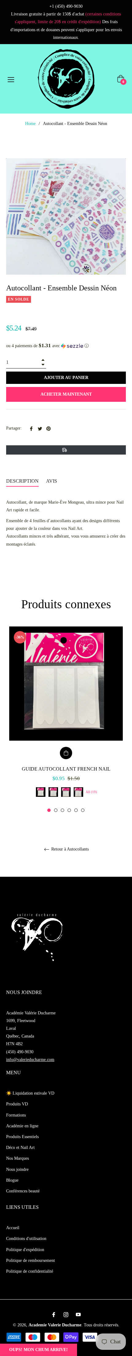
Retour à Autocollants (69, 849)
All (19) (91, 792)
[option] (66, 719)
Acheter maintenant (66, 394)
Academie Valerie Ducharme (55, 1325)
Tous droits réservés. (101, 1325)
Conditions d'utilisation (26, 1238)
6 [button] (82, 810)
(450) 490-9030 (19, 1052)
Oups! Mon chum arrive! (38, 1349)
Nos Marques (17, 1158)
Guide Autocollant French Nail (66, 769)
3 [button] (62, 810)
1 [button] (49, 810)
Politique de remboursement (30, 1260)
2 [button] (55, 810)
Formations (16, 1115)
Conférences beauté (23, 1191)
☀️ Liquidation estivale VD (30, 1093)
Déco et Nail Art (20, 1147)
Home (30, 123)
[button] (66, 346)
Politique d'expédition (25, 1249)
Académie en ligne (22, 1126)
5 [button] (76, 810)
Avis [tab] (52, 481)
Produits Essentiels (22, 1136)
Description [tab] (22, 481)
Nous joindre (17, 1169)
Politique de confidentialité (29, 1271)
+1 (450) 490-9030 (66, 6)
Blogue (12, 1180)
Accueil (12, 1227)
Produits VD (17, 1104)
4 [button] (69, 810)
